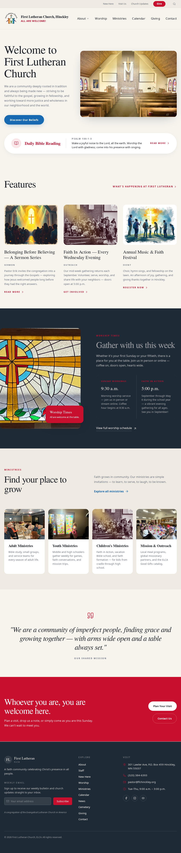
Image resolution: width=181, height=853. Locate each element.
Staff (81, 770)
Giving (82, 813)
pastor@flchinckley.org (142, 782)
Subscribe (63, 801)
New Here (108, 3)
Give (159, 3)
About (82, 764)
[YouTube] (143, 798)
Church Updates (139, 3)
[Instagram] (135, 798)
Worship (83, 782)
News (81, 801)
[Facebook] (126, 798)
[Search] (174, 3)
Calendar (83, 795)
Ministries (84, 789)
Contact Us (165, 718)
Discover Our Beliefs (24, 120)
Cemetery (84, 807)
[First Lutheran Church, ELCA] (11, 18)
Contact (83, 819)
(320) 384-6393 (137, 775)
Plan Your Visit (162, 706)
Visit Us (122, 3)
